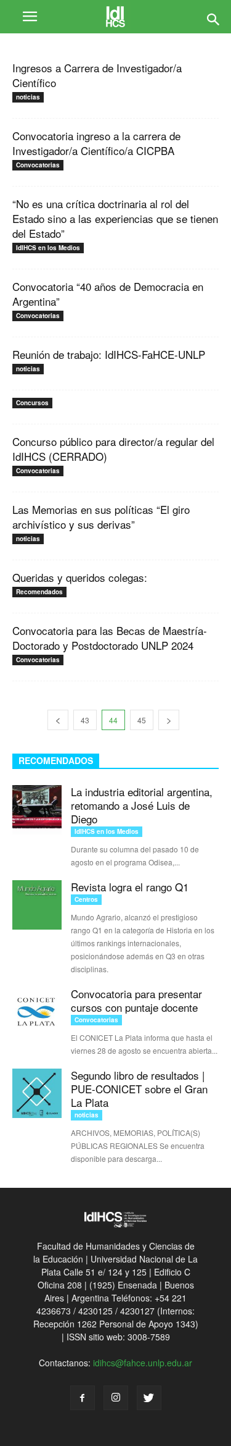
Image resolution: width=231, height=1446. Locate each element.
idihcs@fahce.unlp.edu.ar (142, 1362)
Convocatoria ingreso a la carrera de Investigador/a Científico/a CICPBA (96, 143)
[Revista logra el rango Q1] (37, 905)
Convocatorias (38, 165)
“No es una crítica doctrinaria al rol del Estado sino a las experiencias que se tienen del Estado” (115, 218)
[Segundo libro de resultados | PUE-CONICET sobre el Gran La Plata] (37, 1093)
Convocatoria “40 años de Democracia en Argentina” (107, 294)
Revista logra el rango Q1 (129, 886)
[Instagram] (115, 1397)
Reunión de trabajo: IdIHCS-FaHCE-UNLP (108, 354)
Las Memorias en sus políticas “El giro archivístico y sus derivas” (101, 517)
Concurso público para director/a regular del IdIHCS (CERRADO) (113, 449)
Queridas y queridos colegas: (79, 577)
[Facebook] (82, 1397)
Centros (86, 899)
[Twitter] (149, 1397)
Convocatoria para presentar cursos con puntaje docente (136, 1000)
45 (141, 720)
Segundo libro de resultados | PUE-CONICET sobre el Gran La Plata (139, 1088)
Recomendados (39, 591)
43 (85, 720)
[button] (214, 16)
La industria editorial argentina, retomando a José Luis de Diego (142, 805)
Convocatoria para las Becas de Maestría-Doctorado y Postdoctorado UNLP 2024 (109, 638)
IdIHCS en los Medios (48, 247)
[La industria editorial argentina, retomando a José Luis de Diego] (37, 809)
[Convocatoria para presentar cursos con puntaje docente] (37, 1011)
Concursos (32, 402)
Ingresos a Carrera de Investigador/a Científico (97, 75)
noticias (28, 97)
